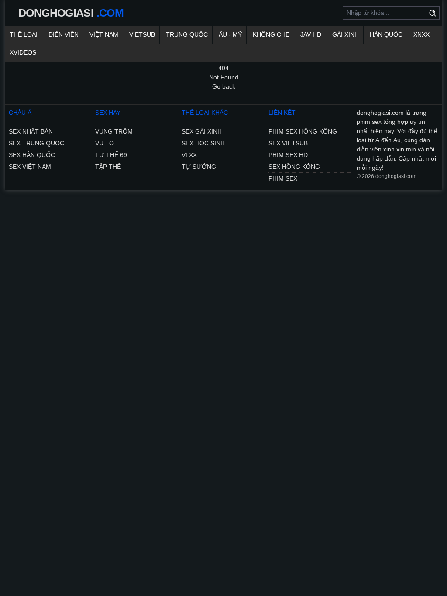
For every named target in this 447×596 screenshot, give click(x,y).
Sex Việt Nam (30, 166)
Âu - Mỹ (230, 34)
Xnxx (421, 34)
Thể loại (24, 34)
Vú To (104, 143)
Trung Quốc (187, 34)
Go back (223, 86)
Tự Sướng (199, 166)
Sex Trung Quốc (36, 143)
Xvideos (23, 52)
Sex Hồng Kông (294, 166)
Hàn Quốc (386, 34)
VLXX (189, 154)
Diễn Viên (63, 34)
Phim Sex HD (288, 154)
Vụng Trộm (114, 131)
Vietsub (142, 34)
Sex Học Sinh (203, 143)
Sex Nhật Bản (31, 131)
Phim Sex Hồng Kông (302, 131)
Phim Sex (282, 178)
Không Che (271, 34)
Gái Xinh (345, 34)
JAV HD (310, 34)
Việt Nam (103, 34)
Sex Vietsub (288, 143)
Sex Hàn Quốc (32, 154)
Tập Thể (108, 166)
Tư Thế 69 (111, 154)
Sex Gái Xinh (202, 131)
